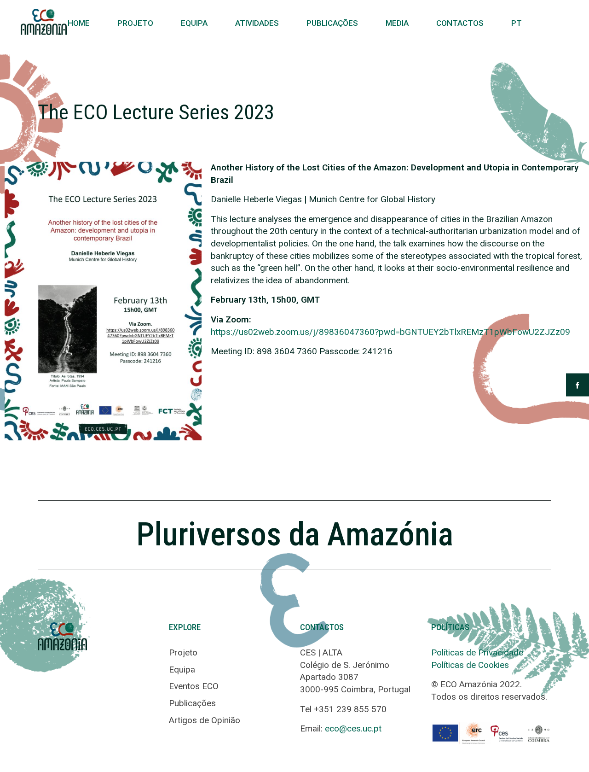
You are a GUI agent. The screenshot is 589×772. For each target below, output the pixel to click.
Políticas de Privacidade (477, 652)
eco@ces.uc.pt (353, 728)
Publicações (332, 23)
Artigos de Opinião (204, 720)
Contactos (460, 23)
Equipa (194, 23)
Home (79, 23)
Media (397, 23)
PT (516, 23)
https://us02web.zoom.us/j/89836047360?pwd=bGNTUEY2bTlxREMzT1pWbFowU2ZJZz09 (390, 332)
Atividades (257, 23)
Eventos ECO (194, 686)
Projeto (135, 23)
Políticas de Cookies (470, 665)
